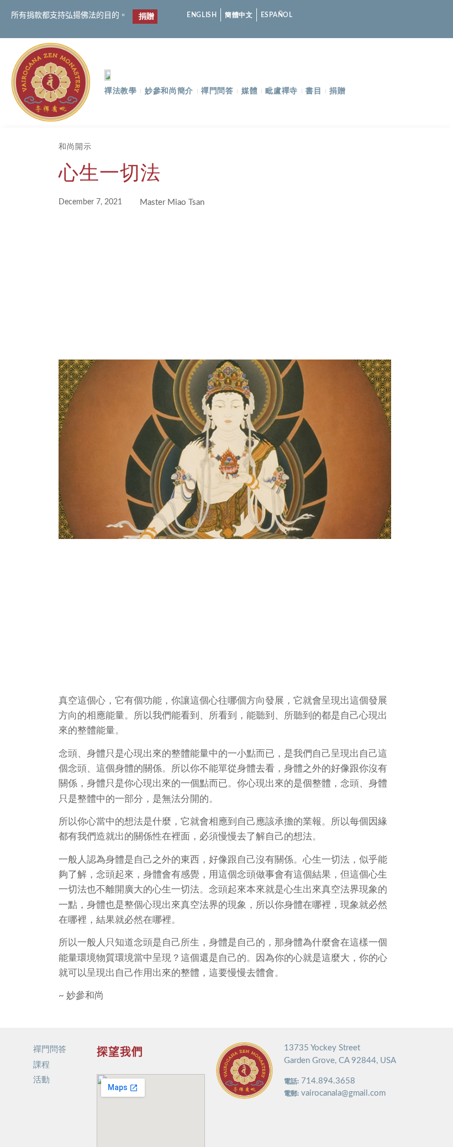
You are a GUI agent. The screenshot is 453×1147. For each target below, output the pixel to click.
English (202, 15)
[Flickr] (401, 15)
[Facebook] (362, 15)
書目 (313, 91)
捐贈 (337, 91)
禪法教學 (120, 91)
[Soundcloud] (420, 15)
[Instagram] (382, 15)
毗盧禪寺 (281, 91)
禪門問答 (217, 91)
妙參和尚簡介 (169, 91)
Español (277, 15)
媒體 (249, 91)
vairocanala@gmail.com (343, 1093)
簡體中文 (239, 15)
